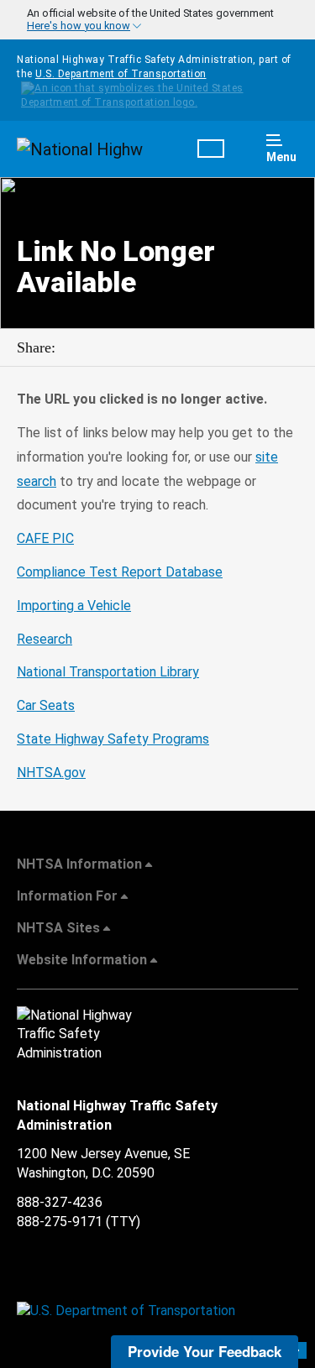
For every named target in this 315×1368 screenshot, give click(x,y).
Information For (67, 896)
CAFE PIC (45, 538)
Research (44, 639)
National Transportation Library (108, 672)
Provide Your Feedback (204, 1351)
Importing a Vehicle (74, 606)
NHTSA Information (79, 864)
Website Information (82, 960)
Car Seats (46, 705)
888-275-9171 (59, 1222)
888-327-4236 (59, 1202)
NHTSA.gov (51, 773)
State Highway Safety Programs (113, 739)
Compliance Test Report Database (120, 572)
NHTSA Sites (58, 928)
